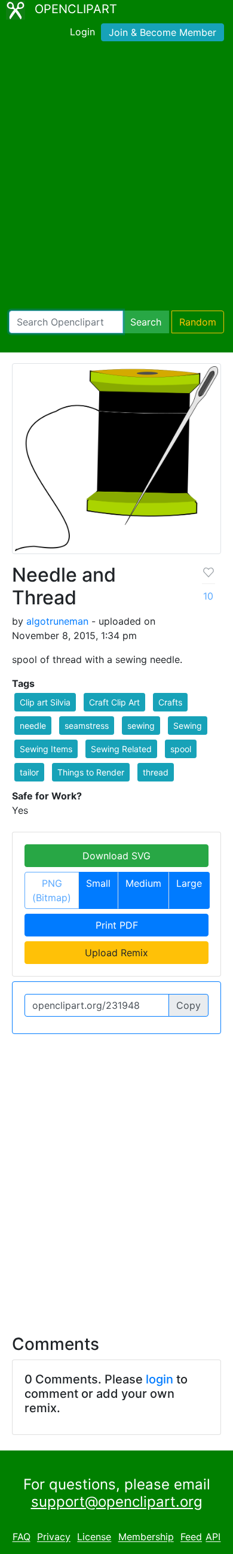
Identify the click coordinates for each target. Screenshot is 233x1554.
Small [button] (98, 883)
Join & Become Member (162, 32)
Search (145, 322)
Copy (188, 1005)
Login (82, 32)
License (94, 1537)
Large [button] (189, 883)
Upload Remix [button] (116, 953)
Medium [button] (143, 883)
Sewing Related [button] (121, 749)
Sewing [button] (187, 725)
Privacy (53, 1537)
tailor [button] (29, 772)
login (159, 1379)
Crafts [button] (170, 702)
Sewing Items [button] (46, 749)
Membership (146, 1537)
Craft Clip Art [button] (114, 702)
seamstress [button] (87, 725)
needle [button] (33, 725)
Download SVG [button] (116, 856)
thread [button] (155, 772)
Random (197, 322)
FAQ (21, 1537)
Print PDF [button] (117, 925)
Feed (191, 1537)
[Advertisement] (116, 178)
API (213, 1537)
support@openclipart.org (117, 1501)
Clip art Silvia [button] (45, 702)
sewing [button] (141, 725)
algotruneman (57, 621)
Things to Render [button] (90, 772)
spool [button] (180, 749)
